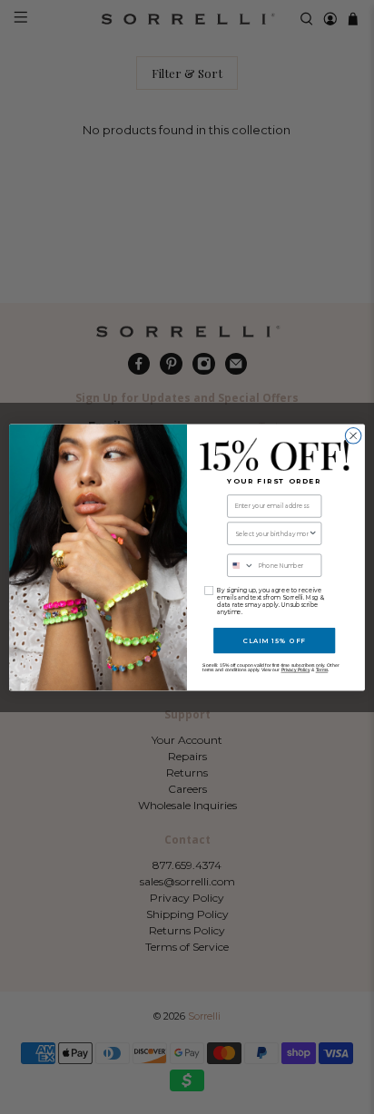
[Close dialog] (353, 435)
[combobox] (272, 532)
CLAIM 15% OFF (274, 640)
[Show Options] (313, 532)
